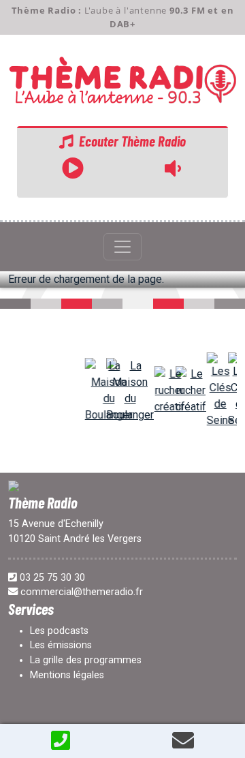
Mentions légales (67, 675)
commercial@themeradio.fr (81, 592)
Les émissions (61, 645)
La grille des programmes (86, 660)
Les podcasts (59, 631)
